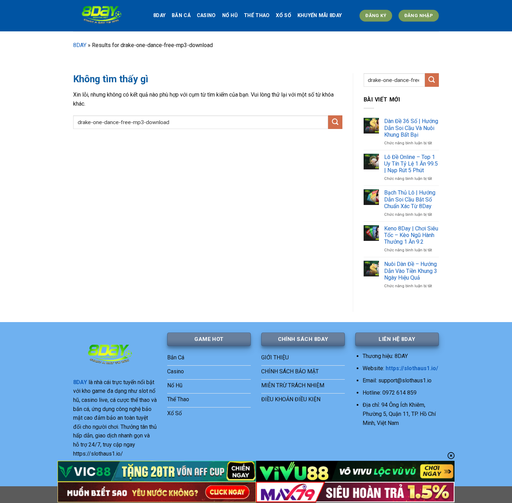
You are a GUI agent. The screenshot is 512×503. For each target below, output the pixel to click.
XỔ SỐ (283, 15)
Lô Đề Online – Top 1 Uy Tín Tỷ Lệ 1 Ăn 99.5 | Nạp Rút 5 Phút (411, 164)
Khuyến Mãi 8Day (319, 15)
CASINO (206, 15)
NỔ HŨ (230, 15)
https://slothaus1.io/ (412, 368)
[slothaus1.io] (108, 15)
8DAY (159, 15)
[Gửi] (335, 122)
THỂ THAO (257, 15)
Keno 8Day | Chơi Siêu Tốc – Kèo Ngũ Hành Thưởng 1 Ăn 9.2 (411, 235)
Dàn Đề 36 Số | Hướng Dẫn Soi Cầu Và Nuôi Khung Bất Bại (411, 128)
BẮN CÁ (181, 15)
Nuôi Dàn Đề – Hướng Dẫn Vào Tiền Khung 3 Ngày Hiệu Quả (410, 271)
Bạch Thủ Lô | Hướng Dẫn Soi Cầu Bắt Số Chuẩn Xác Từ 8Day (409, 199)
